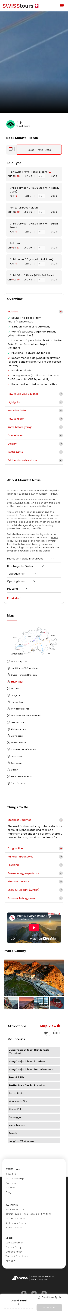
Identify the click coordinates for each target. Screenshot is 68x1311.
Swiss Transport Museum (22, 675)
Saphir (13, 769)
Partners (11, 1183)
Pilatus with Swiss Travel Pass (25, 558)
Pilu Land (12, 589)
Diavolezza (15, 736)
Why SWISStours (15, 1209)
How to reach (16, 419)
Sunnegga (15, 763)
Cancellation (15, 435)
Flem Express (16, 783)
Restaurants (15, 452)
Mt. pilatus (16, 682)
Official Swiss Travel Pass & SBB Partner (28, 1214)
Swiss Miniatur (17, 742)
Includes (13, 311)
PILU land (13, 865)
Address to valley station (23, 460)
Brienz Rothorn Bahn (20, 776)
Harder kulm (16, 702)
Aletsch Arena (17, 729)
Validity (12, 444)
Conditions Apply (51, 1297)
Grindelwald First (18, 708)
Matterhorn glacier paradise (24, 715)
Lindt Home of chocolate (23, 668)
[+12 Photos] (41, 1004)
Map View (48, 1026)
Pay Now (10, 1260)
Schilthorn (15, 756)
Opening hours (16, 581)
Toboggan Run (16, 573)
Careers (10, 1187)
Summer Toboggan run (22, 898)
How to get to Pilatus (20, 566)
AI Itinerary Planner (17, 1223)
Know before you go (20, 427)
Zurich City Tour (17, 661)
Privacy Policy (13, 1247)
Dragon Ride (15, 848)
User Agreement (15, 1242)
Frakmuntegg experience (23, 873)
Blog (8, 1192)
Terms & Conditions (17, 1256)
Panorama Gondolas (20, 856)
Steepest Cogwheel (20, 820)
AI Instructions (14, 1227)
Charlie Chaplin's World (22, 749)
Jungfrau (14, 695)
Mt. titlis (13, 688)
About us (11, 1174)
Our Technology (15, 1218)
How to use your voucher (23, 394)
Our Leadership (15, 1178)
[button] (56, 1033)
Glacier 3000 (16, 722)
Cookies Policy (14, 1251)
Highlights (14, 402)
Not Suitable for (17, 410)
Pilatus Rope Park (18, 881)
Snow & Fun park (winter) (23, 890)
